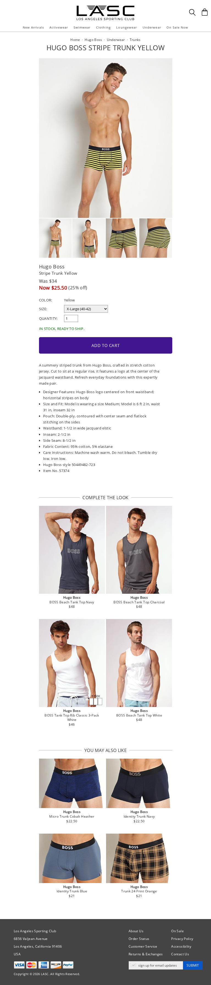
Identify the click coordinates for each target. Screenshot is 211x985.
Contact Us (180, 954)
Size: (43, 308)
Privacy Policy (182, 938)
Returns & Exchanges (146, 954)
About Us (136, 931)
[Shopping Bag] (204, 12)
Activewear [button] (58, 27)
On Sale (177, 931)
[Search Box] (192, 12)
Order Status (139, 938)
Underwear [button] (152, 27)
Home (75, 39)
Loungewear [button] (126, 27)
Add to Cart (105, 345)
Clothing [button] (103, 27)
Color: (45, 300)
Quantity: (48, 318)
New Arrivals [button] (33, 27)
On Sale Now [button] (177, 27)
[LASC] (105, 7)
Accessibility (181, 946)
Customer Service (143, 946)
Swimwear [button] (82, 27)
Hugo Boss (52, 266)
